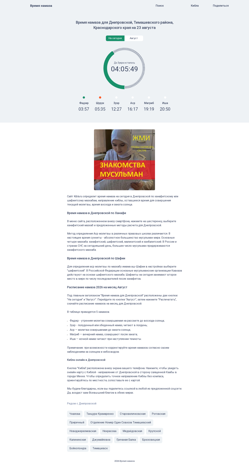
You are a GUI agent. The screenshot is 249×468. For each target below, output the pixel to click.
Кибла (195, 5)
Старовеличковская (133, 413)
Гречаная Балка (126, 439)
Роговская (158, 413)
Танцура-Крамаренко (100, 413)
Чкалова (74, 413)
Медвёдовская (132, 431)
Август (134, 38)
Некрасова (109, 431)
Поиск (160, 5)
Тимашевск (100, 448)
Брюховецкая (151, 439)
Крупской (154, 431)
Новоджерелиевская (82, 431)
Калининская (77, 439)
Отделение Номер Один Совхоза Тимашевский (120, 422)
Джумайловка (101, 439)
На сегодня (115, 38)
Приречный (76, 422)
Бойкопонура (77, 448)
